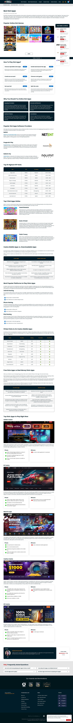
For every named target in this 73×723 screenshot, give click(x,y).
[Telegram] (68, 2)
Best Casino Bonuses (32, 1)
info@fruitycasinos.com (9, 693)
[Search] (65, 2)
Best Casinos (24, 1)
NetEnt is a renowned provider (10, 134)
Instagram (63, 700)
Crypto (40, 1)
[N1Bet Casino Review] (65, 39)
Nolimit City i (6, 156)
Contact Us (23, 697)
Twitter (64, 698)
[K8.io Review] (65, 61)
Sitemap (23, 701)
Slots (60, 1)
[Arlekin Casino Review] (65, 31)
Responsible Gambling (25, 707)
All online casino (7, 4)
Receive (62, 31)
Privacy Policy (24, 705)
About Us (23, 695)
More (29, 53)
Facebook (63, 695)
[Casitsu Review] (65, 53)
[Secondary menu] (63, 1)
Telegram (63, 705)
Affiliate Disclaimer (25, 699)
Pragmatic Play (7, 144)
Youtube (63, 703)
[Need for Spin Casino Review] (65, 47)
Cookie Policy (23, 703)
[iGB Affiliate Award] (24, 684)
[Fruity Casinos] (10, 1)
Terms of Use (23, 709)
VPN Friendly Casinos (42, 701)
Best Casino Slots (14, 4)
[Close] (70, 715)
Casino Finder (46, 1)
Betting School (40, 705)
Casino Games (54, 1)
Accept (68, 720)
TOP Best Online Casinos (42, 695)
